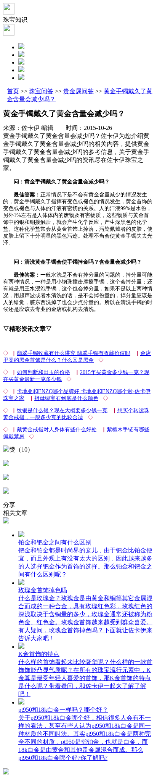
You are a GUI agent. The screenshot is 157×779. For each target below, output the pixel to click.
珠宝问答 (41, 91)
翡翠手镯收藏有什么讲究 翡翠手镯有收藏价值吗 (73, 353)
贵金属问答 (78, 91)
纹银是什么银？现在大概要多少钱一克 (62, 410)
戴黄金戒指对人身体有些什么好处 (57, 429)
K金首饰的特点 (38, 654)
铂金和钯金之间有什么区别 (54, 542)
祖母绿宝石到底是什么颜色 (66, 398)
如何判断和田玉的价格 (43, 372)
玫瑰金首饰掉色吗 (42, 590)
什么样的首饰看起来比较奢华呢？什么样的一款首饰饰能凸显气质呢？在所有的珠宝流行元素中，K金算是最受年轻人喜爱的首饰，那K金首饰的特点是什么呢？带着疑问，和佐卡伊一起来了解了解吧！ (85, 678)
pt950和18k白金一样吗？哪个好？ (63, 709)
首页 (13, 91)
